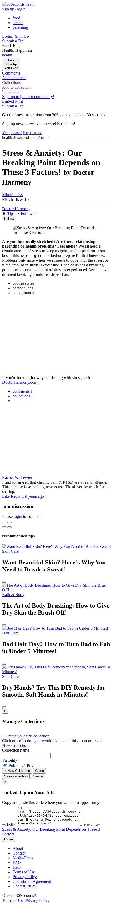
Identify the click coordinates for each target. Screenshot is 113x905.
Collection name (15, 750)
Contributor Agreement (32, 881)
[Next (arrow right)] (9, 527)
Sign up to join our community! (28, 96)
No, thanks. (32, 132)
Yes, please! (12, 132)
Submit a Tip (12, 41)
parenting (20, 27)
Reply (16, 496)
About (18, 848)
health (18, 22)
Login (7, 36)
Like (6, 496)
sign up (8, 9)
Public (14, 765)
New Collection (15, 745)
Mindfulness (12, 194)
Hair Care (10, 633)
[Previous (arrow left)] (4, 527)
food (16, 18)
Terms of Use (24, 872)
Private (32, 765)
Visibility (9, 760)
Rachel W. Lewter (17, 477)
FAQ (17, 862)
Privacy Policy (25, 876)
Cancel (38, 776)
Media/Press (23, 858)
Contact (19, 853)
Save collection (16, 776)
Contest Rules (24, 886)
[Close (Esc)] (4, 522)
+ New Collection (17, 771)
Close (39, 771)
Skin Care (10, 551)
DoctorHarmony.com (19, 382)
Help (17, 867)
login (21, 9)
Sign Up (22, 36)
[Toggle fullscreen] (9, 522)
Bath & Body (13, 594)
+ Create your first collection (25, 736)
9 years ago (34, 496)
